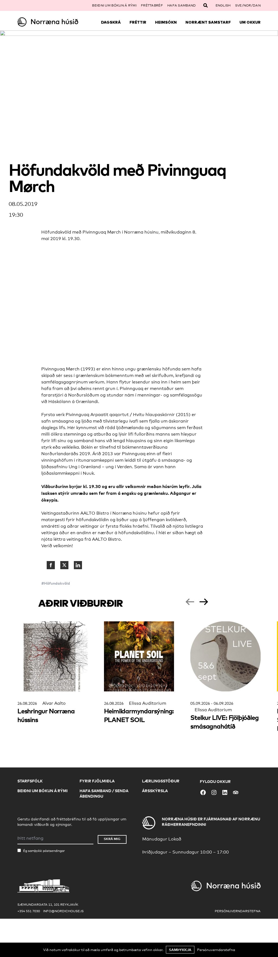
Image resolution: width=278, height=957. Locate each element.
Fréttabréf (152, 5)
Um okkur (250, 22)
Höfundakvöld (57, 583)
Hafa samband (181, 5)
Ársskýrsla (155, 790)
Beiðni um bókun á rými (114, 5)
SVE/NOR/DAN (248, 5)
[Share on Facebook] (51, 565)
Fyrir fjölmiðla (97, 781)
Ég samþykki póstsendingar (44, 851)
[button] (189, 601)
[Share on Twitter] (64, 565)
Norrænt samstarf (208, 22)
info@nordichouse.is (63, 911)
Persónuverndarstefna (238, 911)
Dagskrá (111, 22)
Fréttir (137, 22)
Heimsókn (166, 22)
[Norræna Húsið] (47, 22)
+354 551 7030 (28, 911)
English (223, 5)
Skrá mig (112, 839)
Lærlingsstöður (160, 781)
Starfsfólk (30, 781)
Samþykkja (180, 949)
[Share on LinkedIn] (78, 565)
